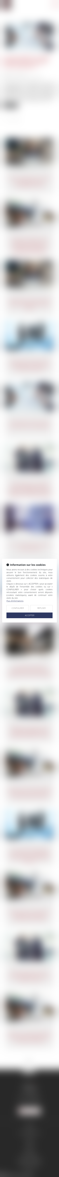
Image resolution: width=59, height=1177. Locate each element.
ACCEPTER (29, 615)
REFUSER (41, 608)
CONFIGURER (18, 608)
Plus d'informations (14, 600)
